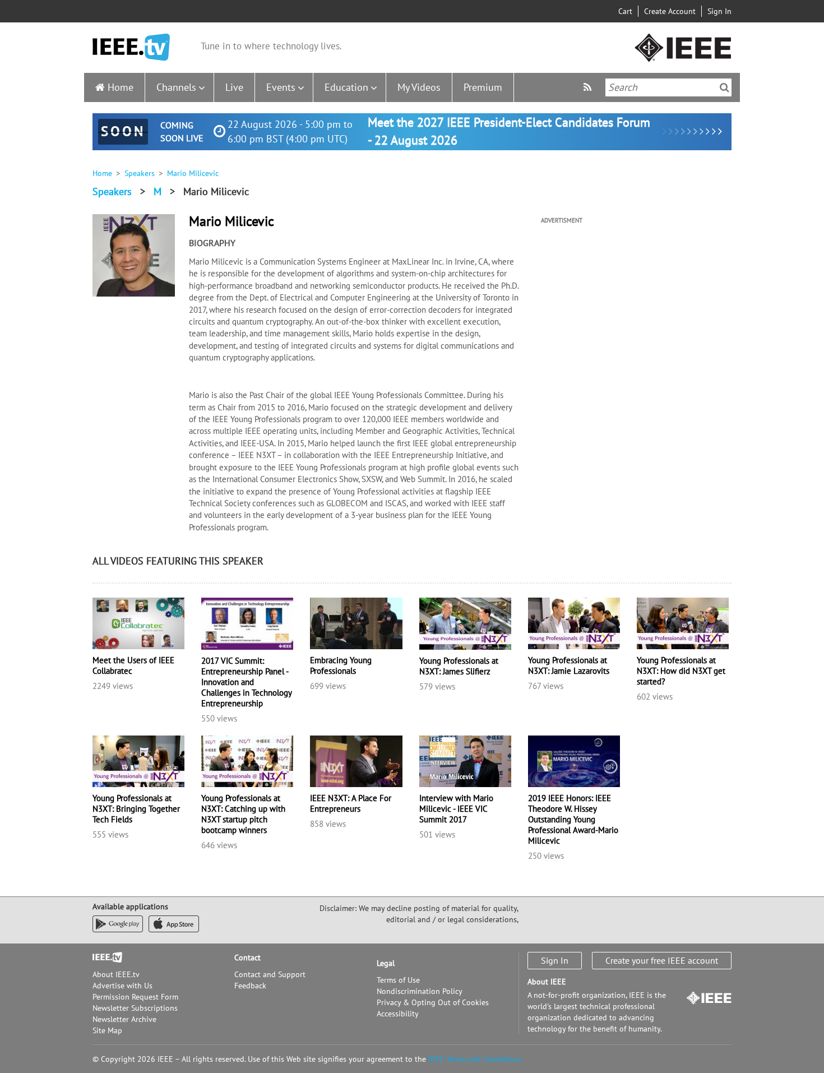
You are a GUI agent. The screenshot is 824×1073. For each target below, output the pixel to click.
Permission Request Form (135, 997)
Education (346, 87)
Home (120, 87)
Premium (483, 87)
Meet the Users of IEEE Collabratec (133, 665)
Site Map (107, 1030)
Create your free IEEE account (661, 960)
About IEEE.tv (116, 974)
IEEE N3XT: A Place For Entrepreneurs (350, 803)
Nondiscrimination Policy (419, 991)
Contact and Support (269, 974)
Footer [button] (103, 957)
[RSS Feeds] (589, 87)
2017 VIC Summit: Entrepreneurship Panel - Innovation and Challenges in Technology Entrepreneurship (246, 682)
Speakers (139, 173)
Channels (176, 87)
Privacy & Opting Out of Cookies (433, 1002)
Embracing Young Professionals (341, 665)
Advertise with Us (122, 985)
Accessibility (398, 1014)
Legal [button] (386, 963)
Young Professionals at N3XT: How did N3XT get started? (681, 671)
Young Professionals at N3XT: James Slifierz (458, 666)
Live (234, 87)
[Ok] (724, 87)
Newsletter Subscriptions (135, 1008)
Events (280, 87)
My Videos (419, 87)
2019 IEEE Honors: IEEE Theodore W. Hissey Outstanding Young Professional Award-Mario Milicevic (573, 819)
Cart (625, 11)
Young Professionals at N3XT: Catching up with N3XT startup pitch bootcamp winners (243, 814)
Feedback (250, 985)
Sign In (719, 11)
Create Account (670, 11)
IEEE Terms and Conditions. (475, 1059)
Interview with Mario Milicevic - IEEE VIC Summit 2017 (456, 809)
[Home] (131, 47)
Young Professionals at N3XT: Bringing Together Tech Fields (136, 809)
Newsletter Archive (124, 1019)
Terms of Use (398, 980)
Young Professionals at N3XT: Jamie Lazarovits (568, 665)
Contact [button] (247, 957)
